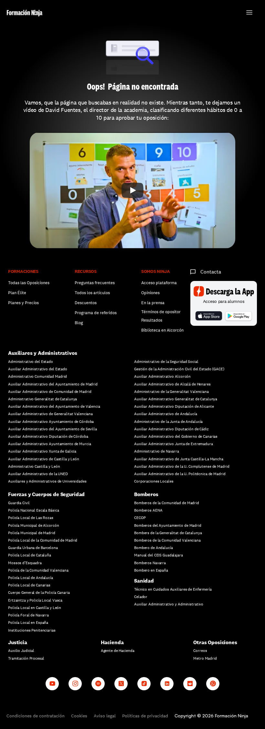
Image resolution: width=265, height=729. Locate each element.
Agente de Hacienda (117, 650)
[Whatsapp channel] (212, 683)
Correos (200, 650)
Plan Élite (17, 292)
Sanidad (144, 580)
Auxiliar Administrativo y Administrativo (168, 604)
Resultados (151, 320)
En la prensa (152, 302)
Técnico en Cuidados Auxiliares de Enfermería (173, 589)
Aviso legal (105, 716)
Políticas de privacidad (145, 716)
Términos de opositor (161, 312)
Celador (140, 596)
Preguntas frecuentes (95, 282)
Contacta (210, 271)
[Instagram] (75, 683)
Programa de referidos (96, 312)
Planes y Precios (23, 302)
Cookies (79, 716)
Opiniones (150, 292)
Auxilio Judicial (21, 650)
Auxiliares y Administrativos (42, 353)
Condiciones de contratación (35, 716)
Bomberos (146, 494)
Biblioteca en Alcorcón (162, 330)
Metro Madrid (205, 658)
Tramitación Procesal (26, 658)
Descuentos (86, 302)
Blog (79, 322)
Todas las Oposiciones (28, 282)
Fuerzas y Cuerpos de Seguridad (46, 494)
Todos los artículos (92, 292)
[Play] (132, 190)
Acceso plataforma (159, 282)
